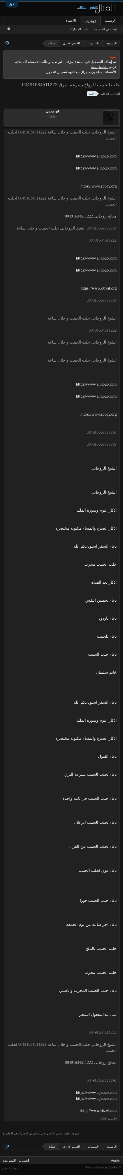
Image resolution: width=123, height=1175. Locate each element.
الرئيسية (110, 20)
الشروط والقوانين (11, 1168)
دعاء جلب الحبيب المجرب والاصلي (88, 990)
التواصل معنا (99, 67)
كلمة (91, 93)
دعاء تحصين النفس (101, 600)
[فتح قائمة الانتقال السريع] (7, 43)
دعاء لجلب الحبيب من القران (93, 846)
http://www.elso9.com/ (98, 1110)
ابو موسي (52, 111)
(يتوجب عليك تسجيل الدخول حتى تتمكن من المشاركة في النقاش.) (41, 1133)
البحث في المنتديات (106, 29)
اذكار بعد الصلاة (104, 582)
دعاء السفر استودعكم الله (95, 546)
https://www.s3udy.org (98, 186)
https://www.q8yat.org (99, 288)
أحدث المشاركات (78, 29)
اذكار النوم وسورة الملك (96, 510)
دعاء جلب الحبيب (102, 654)
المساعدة (9, 1160)
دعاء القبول (107, 756)
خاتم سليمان (106, 672)
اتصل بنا (24, 1160)
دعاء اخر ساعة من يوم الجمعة (91, 924)
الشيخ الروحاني (104, 468)
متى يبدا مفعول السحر (98, 1014)
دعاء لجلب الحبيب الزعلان (95, 822)
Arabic (115, 1160)
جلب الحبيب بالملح (101, 948)
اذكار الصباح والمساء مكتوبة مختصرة (86, 528)
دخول (12, 4)
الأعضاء (71, 20)
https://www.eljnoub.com (96, 156)
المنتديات (90, 21)
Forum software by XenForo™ (104, 1167)
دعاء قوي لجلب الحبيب (98, 870)
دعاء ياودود (108, 618)
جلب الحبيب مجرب (100, 564)
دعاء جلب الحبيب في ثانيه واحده (90, 798)
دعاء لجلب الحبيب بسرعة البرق (90, 774)
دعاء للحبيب (107, 636)
